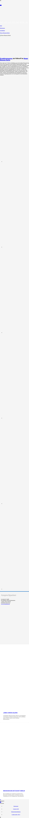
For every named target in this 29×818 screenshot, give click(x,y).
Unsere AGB (16, 809)
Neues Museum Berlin (5, 32)
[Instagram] (0, 799)
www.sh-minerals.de (5, 604)
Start (1, 25)
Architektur (2, 30)
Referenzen (2, 28)
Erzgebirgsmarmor (6, 58)
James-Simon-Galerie (10, 712)
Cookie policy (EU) (16, 814)
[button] (0, 817)
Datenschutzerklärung (16, 811)
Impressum (16, 806)
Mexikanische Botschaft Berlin (14, 790)
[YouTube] (1, 5)
